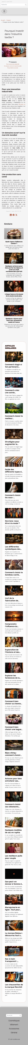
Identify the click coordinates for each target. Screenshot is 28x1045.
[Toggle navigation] (4, 11)
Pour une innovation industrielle (12, 64)
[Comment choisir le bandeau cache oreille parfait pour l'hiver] (14, 565)
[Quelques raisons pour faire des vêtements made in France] (14, 310)
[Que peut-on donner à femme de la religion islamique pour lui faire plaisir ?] (14, 874)
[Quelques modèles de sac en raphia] (14, 822)
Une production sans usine (12, 68)
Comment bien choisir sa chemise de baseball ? (13, 703)
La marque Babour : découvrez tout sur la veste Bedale (14, 935)
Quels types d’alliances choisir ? (14, 242)
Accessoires (14, 1029)
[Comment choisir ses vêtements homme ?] (14, 796)
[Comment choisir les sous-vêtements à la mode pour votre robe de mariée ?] (14, 487)
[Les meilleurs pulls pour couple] (14, 848)
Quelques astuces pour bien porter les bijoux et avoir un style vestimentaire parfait (14, 268)
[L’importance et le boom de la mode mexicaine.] (14, 286)
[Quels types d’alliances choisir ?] (14, 233)
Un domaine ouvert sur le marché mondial (12, 66)
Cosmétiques (14, 1021)
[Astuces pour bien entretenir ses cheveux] (14, 771)
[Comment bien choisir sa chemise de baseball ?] (14, 693)
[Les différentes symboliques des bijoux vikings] (14, 539)
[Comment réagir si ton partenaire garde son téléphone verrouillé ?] (14, 357)
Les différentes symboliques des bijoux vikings (12, 549)
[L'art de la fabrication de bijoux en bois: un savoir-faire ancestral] (14, 590)
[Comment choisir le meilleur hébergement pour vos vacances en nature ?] (14, 408)
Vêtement (14, 1025)
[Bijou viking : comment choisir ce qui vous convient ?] (14, 745)
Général (8, 20)
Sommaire (13, 62)
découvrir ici (22, 104)
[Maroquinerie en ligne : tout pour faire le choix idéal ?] (14, 899)
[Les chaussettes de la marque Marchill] (14, 977)
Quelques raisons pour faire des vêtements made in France (14, 320)
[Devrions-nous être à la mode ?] (14, 513)
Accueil (3, 20)
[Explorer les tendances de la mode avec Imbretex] (14, 668)
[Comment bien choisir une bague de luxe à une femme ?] (14, 719)
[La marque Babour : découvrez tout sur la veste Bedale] (14, 925)
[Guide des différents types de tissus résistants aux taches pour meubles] (14, 461)
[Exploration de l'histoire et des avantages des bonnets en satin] (14, 642)
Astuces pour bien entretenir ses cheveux (13, 780)
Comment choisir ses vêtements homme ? (13, 806)
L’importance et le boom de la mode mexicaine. (14, 295)
